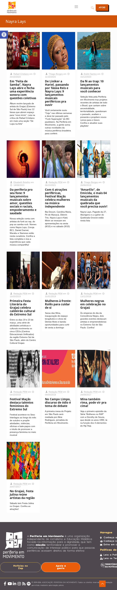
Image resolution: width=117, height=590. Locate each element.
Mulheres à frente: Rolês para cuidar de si (58, 304)
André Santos (90, 74)
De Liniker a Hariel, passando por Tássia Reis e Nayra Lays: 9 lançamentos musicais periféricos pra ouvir (57, 93)
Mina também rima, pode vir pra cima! (93, 402)
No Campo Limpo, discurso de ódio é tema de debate (58, 402)
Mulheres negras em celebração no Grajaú (93, 304)
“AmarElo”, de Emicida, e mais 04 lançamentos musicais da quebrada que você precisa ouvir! (93, 198)
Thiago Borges (56, 74)
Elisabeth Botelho (21, 182)
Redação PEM (55, 182)
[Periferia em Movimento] (12, 7)
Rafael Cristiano (21, 74)
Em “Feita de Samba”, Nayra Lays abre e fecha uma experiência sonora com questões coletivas (23, 89)
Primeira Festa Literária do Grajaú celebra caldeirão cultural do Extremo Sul (22, 307)
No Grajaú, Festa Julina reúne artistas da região (22, 494)
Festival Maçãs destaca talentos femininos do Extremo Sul (21, 404)
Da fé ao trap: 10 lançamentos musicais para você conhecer (92, 86)
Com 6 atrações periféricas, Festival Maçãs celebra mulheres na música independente (57, 198)
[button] (4, 35)
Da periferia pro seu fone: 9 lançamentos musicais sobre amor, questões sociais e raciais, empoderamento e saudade (23, 201)
